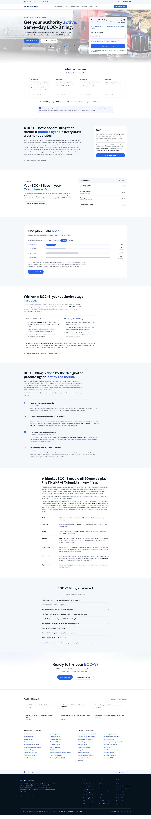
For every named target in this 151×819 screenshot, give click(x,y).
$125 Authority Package (89, 518)
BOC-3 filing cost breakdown (86, 742)
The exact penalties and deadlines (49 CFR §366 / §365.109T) (43, 353)
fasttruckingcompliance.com (38, 196)
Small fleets (53, 750)
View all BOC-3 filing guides (119, 699)
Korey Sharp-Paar (76, 594)
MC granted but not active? (112, 736)
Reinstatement (87, 804)
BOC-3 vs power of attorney (86, 755)
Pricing (67, 6)
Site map (80, 760)
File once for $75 (35, 272)
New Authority (87, 786)
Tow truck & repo (29, 750)
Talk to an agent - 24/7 (83, 677)
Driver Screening (88, 801)
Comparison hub (82, 750)
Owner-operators (55, 734)
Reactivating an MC (29, 755)
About (101, 786)
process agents (42, 305)
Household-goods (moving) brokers (60, 752)
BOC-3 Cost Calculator (123, 789)
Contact (101, 789)
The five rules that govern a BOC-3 (36, 160)
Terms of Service (121, 795)
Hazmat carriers (28, 739)
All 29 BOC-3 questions (49, 643)
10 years (71, 240)
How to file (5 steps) (56, 755)
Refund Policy (120, 801)
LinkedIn (80, 811)
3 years (56, 240)
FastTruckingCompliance (66, 811)
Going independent (55, 747)
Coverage (84, 6)
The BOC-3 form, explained (85, 739)
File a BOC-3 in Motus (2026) (86, 736)
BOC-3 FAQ (107, 747)
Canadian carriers (55, 744)
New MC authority (29, 734)
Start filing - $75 (120, 6)
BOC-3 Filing (86, 783)
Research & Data (121, 792)
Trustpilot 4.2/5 (70, 46)
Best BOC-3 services (84, 758)
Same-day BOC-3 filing (110, 734)
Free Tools (119, 783)
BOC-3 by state (82, 744)
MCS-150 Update (88, 792)
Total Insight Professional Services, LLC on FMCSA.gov (83, 507)
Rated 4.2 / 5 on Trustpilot (76, 73)
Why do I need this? (49, 41)
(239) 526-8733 (127, 2)
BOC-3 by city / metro (110, 744)
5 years (64, 240)
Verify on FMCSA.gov (113, 150)
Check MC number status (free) (87, 734)
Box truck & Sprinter (56, 742)
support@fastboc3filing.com (27, 2)
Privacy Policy (120, 798)
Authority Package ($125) (57, 758)
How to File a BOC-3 (105, 804)
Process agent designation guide (113, 742)
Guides (91, 6)
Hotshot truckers (29, 742)
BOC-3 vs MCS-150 (83, 752)
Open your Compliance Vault (35, 203)
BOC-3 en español (109, 739)
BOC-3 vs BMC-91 (109, 752)
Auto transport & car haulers (32, 747)
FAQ (96, 6)
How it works (75, 6)
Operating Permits (88, 798)
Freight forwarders (55, 736)
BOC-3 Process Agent (105, 801)
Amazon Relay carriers (30, 752)
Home (100, 783)
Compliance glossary (84, 747)
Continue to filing (108, 46)
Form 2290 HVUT (88, 795)
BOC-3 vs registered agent (112, 750)
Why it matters (58, 6)
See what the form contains (72, 551)
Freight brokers (28, 736)
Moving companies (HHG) (31, 744)
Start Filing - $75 (104, 792)
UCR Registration (88, 789)
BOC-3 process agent (30, 758)
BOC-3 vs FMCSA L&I (110, 755)
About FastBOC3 (109, 758)
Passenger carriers (55, 739)
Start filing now (65, 677)
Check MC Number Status (123, 786)
